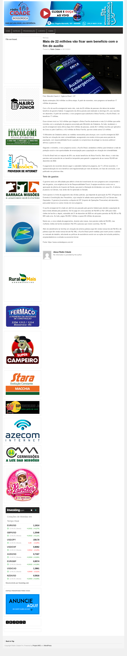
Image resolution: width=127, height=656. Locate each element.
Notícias (16, 31)
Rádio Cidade (55, 49)
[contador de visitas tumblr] (16, 623)
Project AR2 (37, 645)
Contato (41, 31)
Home (8, 31)
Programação (29, 31)
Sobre (50, 31)
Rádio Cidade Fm (63, 13)
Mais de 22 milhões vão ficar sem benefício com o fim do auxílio (80, 43)
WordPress (47, 645)
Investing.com (24, 583)
